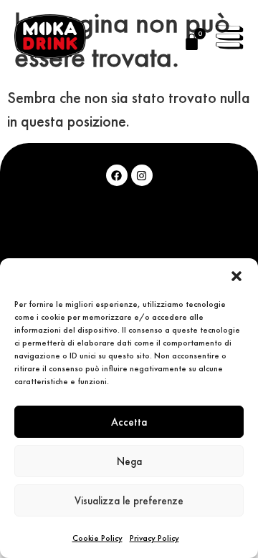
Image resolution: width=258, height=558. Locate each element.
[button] (236, 276)
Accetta (129, 422)
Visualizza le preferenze (129, 500)
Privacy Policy (154, 538)
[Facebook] (117, 175)
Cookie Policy (97, 538)
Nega (129, 461)
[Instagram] (142, 175)
